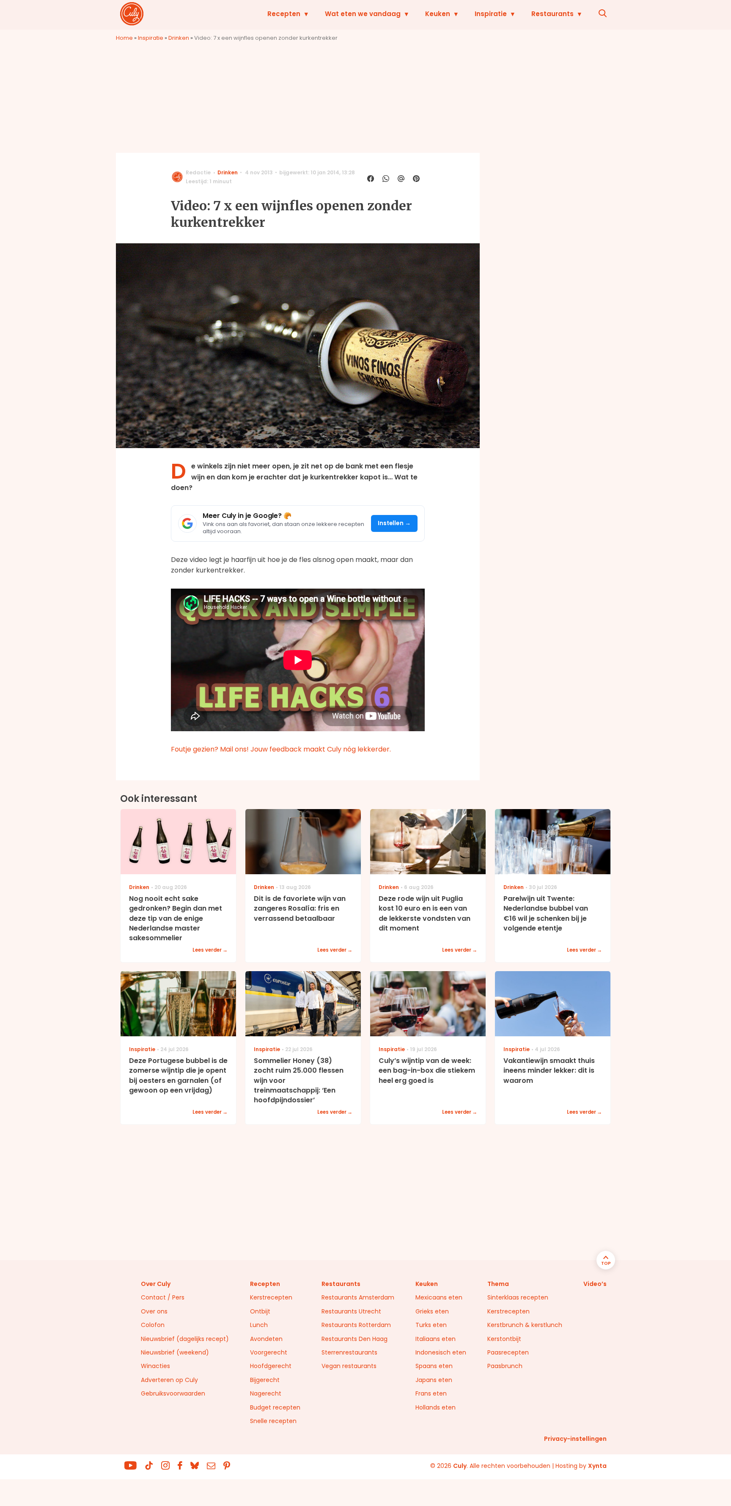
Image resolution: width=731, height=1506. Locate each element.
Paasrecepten (508, 1352)
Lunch (259, 1325)
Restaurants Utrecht (351, 1311)
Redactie (198, 172)
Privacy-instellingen (575, 1438)
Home (124, 38)
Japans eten (433, 1380)
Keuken (437, 13)
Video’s (595, 1284)
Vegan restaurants (349, 1366)
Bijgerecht (265, 1380)
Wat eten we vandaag (363, 13)
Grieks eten (432, 1311)
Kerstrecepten (271, 1297)
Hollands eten (435, 1407)
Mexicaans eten (438, 1297)
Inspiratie (491, 13)
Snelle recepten (273, 1421)
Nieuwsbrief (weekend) (175, 1352)
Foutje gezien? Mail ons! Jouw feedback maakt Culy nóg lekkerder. (281, 749)
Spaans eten (434, 1366)
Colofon (153, 1325)
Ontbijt (260, 1311)
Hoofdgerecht (270, 1366)
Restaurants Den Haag (354, 1339)
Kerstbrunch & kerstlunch (524, 1325)
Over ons (154, 1311)
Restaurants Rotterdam (356, 1325)
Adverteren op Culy (169, 1380)
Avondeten (266, 1339)
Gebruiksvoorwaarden (173, 1393)
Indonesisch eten (440, 1352)
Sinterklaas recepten (517, 1297)
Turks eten (431, 1325)
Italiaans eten (435, 1339)
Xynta (597, 1466)
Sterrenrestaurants (349, 1352)
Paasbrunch (504, 1366)
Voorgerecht (268, 1352)
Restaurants (552, 13)
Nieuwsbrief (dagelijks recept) (185, 1339)
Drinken (178, 38)
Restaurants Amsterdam (358, 1297)
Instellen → (394, 523)
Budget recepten (275, 1407)
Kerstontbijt (504, 1339)
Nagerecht (265, 1393)
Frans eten (431, 1393)
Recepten (283, 13)
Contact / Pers (162, 1297)
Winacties (155, 1366)
